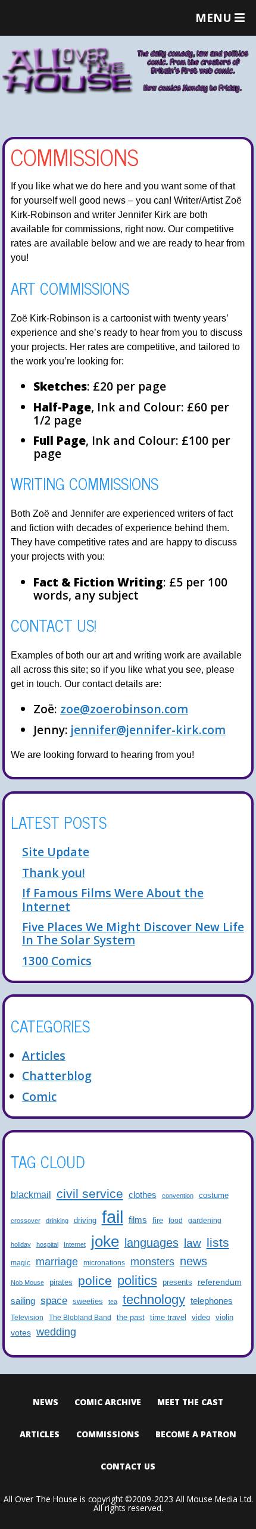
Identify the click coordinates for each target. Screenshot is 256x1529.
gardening (204, 1220)
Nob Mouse (27, 1282)
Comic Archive (107, 1402)
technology (154, 1299)
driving (85, 1220)
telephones (212, 1301)
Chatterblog (57, 1076)
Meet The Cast (190, 1402)
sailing (23, 1301)
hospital (47, 1244)
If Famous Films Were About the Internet (113, 899)
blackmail (31, 1194)
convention (177, 1195)
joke (105, 1241)
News (45, 1402)
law (192, 1242)
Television (27, 1317)
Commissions (107, 1434)
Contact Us (128, 1466)
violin (224, 1317)
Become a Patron (195, 1434)
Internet (75, 1244)
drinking (57, 1220)
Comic (39, 1096)
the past (131, 1317)
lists (218, 1242)
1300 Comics (57, 961)
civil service (90, 1194)
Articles (43, 1055)
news (193, 1261)
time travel (168, 1317)
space (53, 1300)
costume (214, 1195)
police (95, 1280)
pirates (61, 1282)
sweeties (88, 1301)
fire (157, 1220)
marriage (57, 1261)
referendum (220, 1282)
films (138, 1220)
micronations (104, 1262)
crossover (25, 1220)
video (201, 1317)
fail (112, 1217)
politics (137, 1280)
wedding (56, 1332)
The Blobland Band (80, 1317)
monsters (152, 1262)
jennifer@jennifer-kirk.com (148, 730)
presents (177, 1282)
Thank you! (53, 873)
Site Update (55, 852)
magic (20, 1262)
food (175, 1220)
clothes (143, 1195)
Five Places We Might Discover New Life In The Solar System (133, 933)
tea (112, 1301)
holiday (21, 1244)
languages (151, 1242)
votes (21, 1332)
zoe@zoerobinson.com (124, 709)
